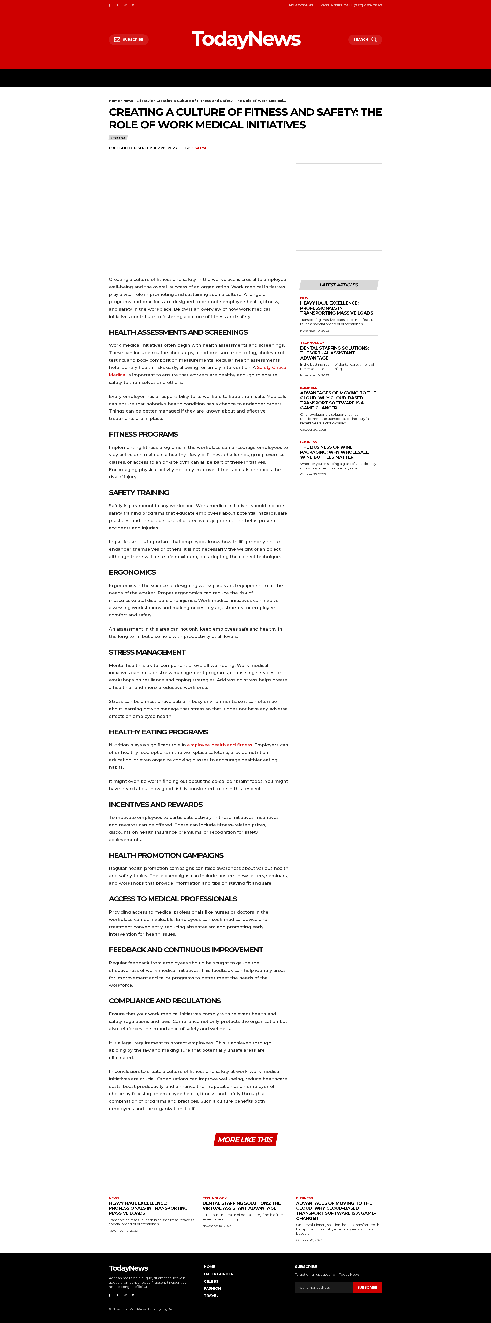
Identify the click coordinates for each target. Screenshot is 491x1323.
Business (308, 388)
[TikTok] (125, 5)
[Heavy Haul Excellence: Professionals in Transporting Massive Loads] (152, 1172)
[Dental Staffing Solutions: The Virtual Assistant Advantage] (245, 1172)
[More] (376, 148)
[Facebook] (109, 5)
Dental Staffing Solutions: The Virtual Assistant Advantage (334, 353)
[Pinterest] (353, 148)
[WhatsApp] (365, 148)
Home (114, 101)
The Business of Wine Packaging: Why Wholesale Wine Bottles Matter (334, 452)
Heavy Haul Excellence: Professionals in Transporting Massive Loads (336, 308)
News (128, 101)
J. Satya (198, 148)
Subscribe (367, 1287)
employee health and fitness (219, 744)
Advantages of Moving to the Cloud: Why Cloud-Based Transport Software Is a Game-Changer (338, 400)
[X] (133, 5)
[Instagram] (117, 5)
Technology (312, 343)
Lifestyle (145, 101)
